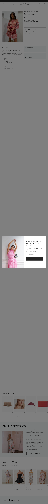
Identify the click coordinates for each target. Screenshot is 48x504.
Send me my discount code (35, 258)
